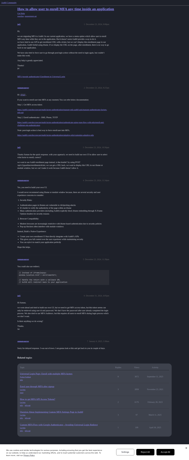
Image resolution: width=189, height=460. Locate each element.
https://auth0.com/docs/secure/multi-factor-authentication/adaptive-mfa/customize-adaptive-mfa (55, 135)
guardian (20, 16)
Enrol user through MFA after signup (37, 386)
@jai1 (23, 95)
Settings (125, 452)
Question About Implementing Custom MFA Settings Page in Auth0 (51, 412)
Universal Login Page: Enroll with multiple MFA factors (46, 373)
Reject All (145, 452)
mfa (21, 380)
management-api (31, 16)
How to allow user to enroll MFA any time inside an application (65, 9)
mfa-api (27, 405)
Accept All (165, 452)
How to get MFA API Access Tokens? (37, 399)
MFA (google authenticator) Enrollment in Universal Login (41, 76)
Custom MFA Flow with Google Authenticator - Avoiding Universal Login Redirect (59, 424)
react (21, 393)
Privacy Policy (29, 455)
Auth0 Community (9, 3)
